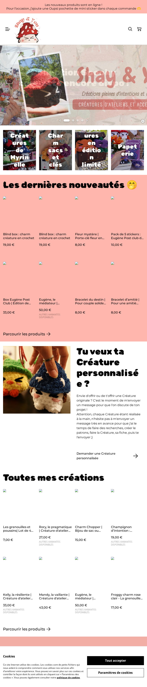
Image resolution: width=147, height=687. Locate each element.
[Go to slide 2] (73, 120)
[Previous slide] (60, 120)
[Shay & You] (27, 29)
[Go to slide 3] (78, 120)
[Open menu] (7, 29)
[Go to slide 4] (82, 120)
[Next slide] (87, 120)
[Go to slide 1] (67, 120)
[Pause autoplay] (142, 121)
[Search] (130, 29)
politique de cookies (68, 677)
